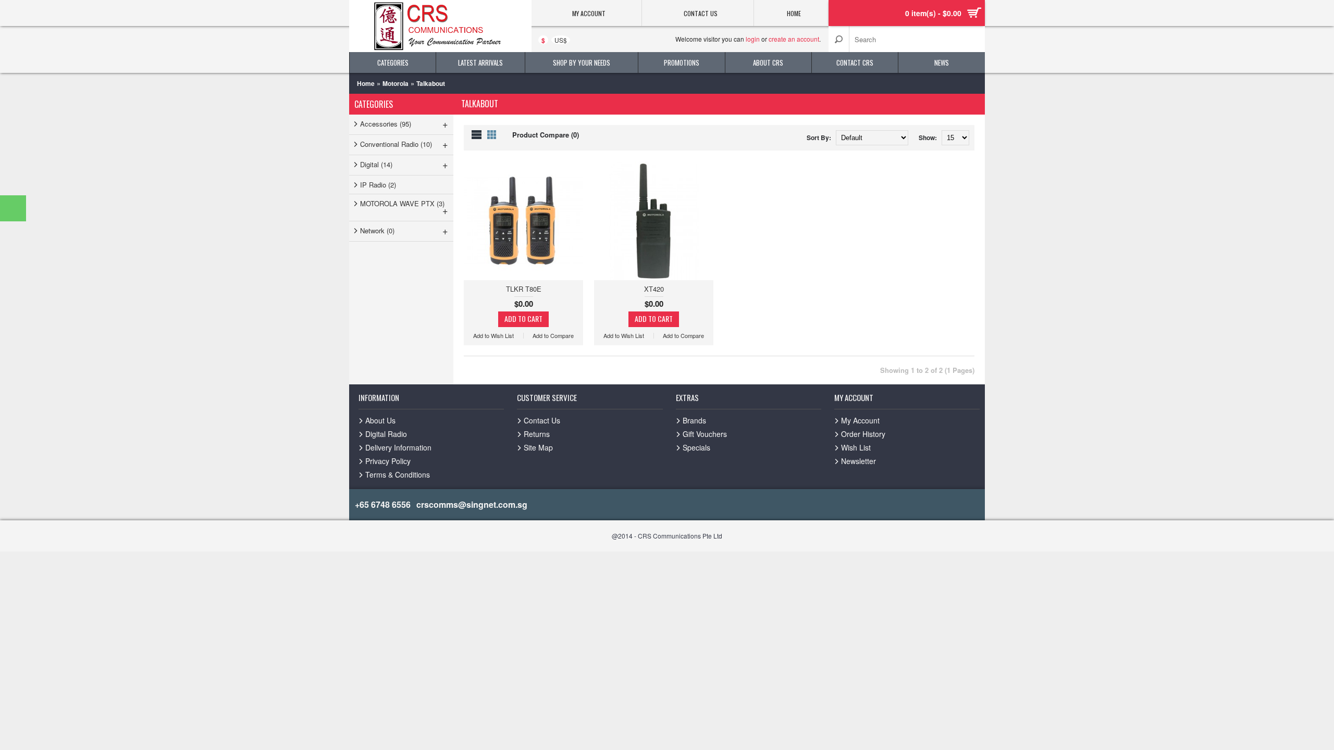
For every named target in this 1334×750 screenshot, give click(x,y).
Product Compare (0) (545, 135)
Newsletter (858, 461)
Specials (696, 447)
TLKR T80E (523, 289)
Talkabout (430, 83)
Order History (863, 434)
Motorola (395, 83)
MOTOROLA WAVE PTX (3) (404, 207)
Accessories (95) (404, 123)
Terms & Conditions (397, 474)
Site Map (538, 447)
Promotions (681, 62)
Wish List (856, 447)
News (941, 62)
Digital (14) (404, 164)
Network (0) (404, 230)
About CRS (768, 62)
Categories (393, 62)
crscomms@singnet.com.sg (471, 504)
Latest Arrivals (480, 62)
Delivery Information (398, 447)
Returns (537, 434)
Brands (694, 420)
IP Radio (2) (378, 185)
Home (366, 83)
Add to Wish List (493, 336)
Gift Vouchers (705, 434)
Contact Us (542, 420)
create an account (794, 38)
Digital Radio (386, 434)
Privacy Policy (388, 461)
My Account (860, 420)
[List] (476, 134)
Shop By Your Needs (581, 62)
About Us (380, 420)
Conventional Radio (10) (404, 144)
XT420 (654, 289)
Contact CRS (854, 62)
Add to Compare (553, 336)
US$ (560, 39)
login (753, 38)
